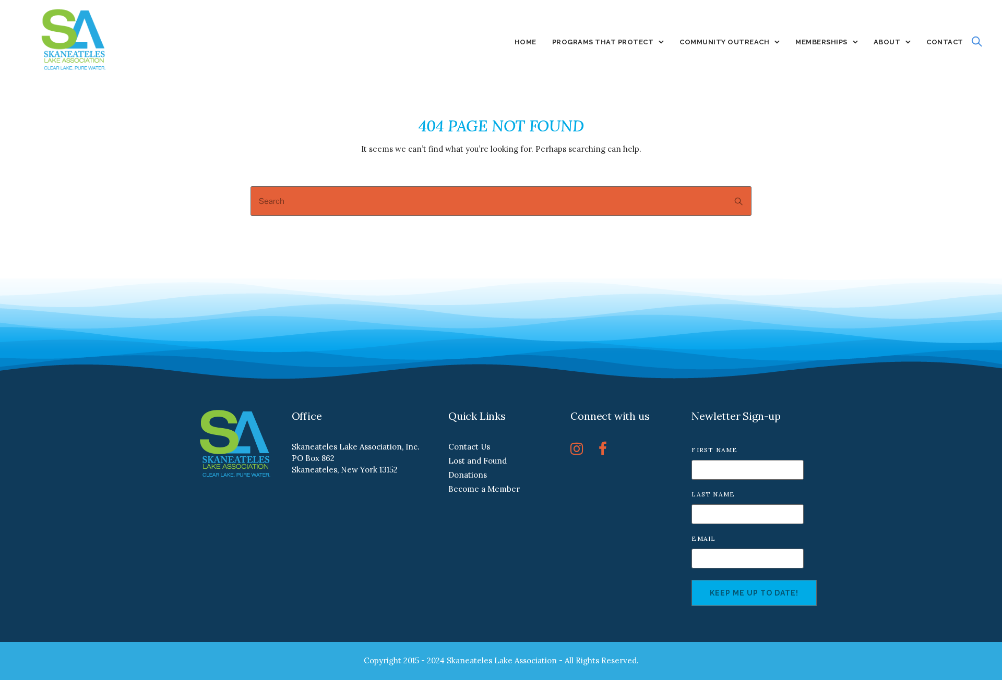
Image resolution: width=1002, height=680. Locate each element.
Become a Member (484, 489)
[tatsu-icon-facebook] (603, 448)
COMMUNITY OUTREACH (724, 42)
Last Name (713, 494)
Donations (467, 475)
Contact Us (469, 447)
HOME (525, 42)
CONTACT (944, 42)
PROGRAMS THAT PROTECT (603, 42)
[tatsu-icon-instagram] (580, 448)
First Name (714, 450)
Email (703, 538)
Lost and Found (477, 461)
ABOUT (887, 42)
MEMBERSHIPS (821, 42)
